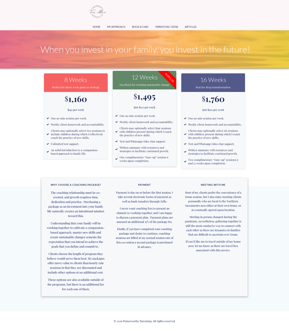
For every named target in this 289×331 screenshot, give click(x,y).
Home (96, 26)
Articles (191, 26)
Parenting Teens (166, 26)
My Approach (116, 26)
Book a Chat (140, 26)
